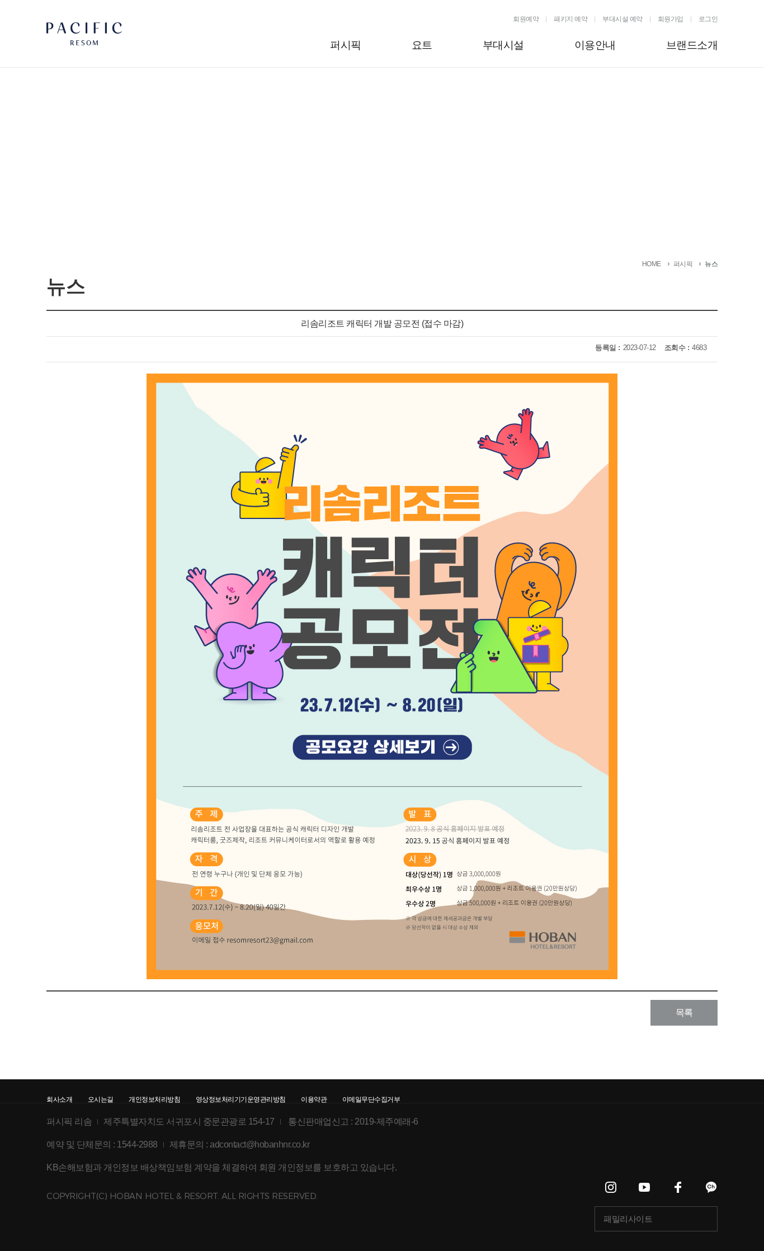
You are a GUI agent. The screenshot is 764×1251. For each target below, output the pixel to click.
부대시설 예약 (622, 19)
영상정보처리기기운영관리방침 (241, 1099)
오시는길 (101, 1099)
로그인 (708, 19)
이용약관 (314, 1099)
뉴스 (711, 264)
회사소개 (59, 1099)
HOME (651, 264)
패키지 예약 (570, 19)
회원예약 (526, 19)
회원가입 (670, 19)
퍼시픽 (683, 264)
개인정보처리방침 (154, 1099)
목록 (684, 1012)
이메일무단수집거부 (371, 1099)
